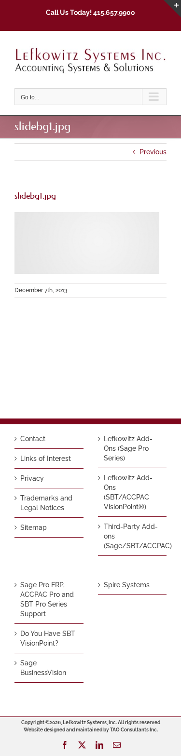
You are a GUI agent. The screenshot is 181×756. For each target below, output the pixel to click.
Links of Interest (45, 458)
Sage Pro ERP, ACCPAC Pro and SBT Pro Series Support (47, 599)
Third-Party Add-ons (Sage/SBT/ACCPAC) (133, 536)
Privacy (32, 478)
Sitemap (33, 527)
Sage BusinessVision (43, 667)
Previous (153, 152)
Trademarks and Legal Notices (46, 503)
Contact (32, 439)
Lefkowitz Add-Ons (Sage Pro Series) (128, 448)
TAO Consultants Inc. (134, 729)
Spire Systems (127, 585)
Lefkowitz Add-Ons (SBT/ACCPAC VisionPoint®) (128, 492)
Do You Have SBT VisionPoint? (47, 638)
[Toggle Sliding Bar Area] (172, 8)
